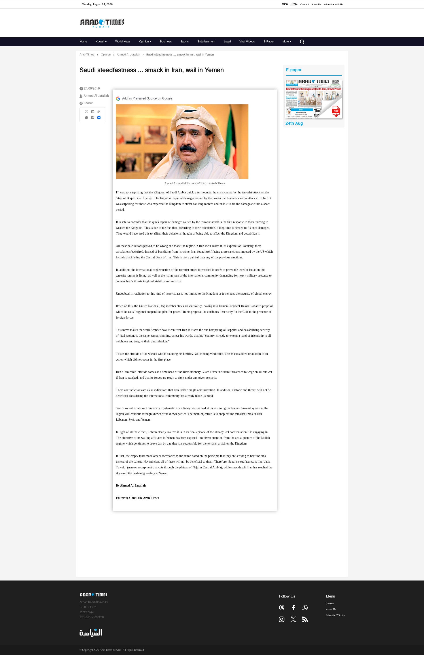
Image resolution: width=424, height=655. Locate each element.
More (285, 41)
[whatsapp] (87, 119)
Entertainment (206, 41)
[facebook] (93, 119)
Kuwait (100, 41)
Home (83, 41)
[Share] (98, 117)
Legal (227, 41)
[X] (87, 113)
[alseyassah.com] (90, 632)
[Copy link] (99, 113)
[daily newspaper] (314, 99)
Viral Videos (247, 41)
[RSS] (305, 619)
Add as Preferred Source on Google (147, 98)
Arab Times (87, 54)
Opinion (144, 41)
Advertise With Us (333, 5)
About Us (316, 5)
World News (123, 41)
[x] (293, 619)
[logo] (102, 23)
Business (166, 41)
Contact (304, 5)
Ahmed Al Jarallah (96, 95)
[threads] (281, 607)
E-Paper (268, 41)
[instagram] (281, 619)
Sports (184, 41)
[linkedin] (93, 113)
